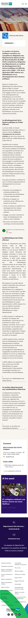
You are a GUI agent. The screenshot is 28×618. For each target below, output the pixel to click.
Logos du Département (20, 601)
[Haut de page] (24, 611)
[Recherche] (23, 4)
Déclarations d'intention (7, 590)
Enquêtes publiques (6, 563)
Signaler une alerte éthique (19, 593)
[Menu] (26, 4)
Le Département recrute (7, 605)
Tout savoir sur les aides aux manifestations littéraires (11, 427)
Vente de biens (5, 601)
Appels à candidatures (6, 579)
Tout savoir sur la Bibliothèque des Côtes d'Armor (13, 379)
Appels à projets (5, 587)
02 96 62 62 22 (14, 529)
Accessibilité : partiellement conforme (21, 564)
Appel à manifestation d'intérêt (6, 583)
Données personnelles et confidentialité (20, 598)
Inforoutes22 (18, 584)
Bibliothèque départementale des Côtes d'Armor (14, 466)
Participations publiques (7, 566)
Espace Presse (18, 577)
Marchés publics (5, 593)
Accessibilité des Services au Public (19, 588)
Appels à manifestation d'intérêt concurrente (7, 570)
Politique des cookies (20, 574)
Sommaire (9, 43)
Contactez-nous (14, 539)
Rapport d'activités (19, 581)
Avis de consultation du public (7, 575)
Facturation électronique (4, 598)
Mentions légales (19, 571)
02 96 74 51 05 (10, 456)
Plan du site (18, 567)
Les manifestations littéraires (13, 471)
